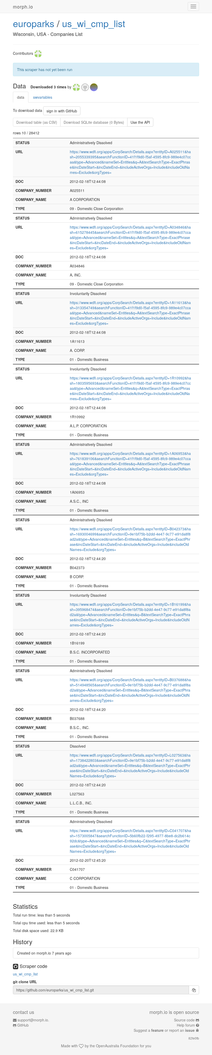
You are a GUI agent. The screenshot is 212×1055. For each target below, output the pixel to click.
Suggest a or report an (164, 1030)
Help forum (186, 1025)
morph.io (23, 6)
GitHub (23, 1025)
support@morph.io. (33, 1019)
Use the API (140, 122)
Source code (184, 1019)
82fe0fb (193, 1038)
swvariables (42, 97)
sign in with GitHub (62, 110)
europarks (33, 23)
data (20, 97)
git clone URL (25, 981)
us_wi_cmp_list (93, 23)
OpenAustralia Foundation (117, 1045)
